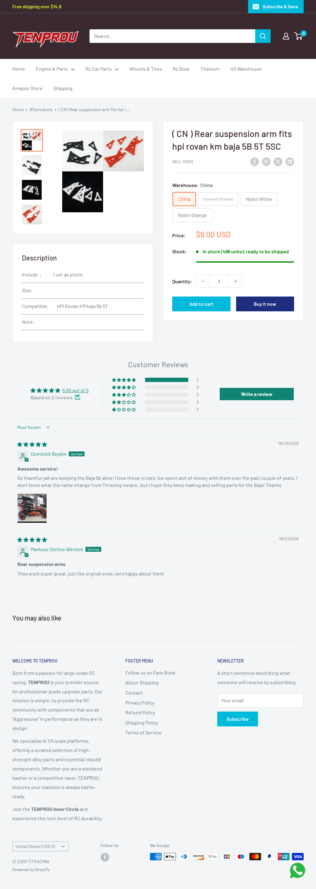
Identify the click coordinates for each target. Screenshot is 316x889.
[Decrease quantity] (202, 281)
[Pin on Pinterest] (266, 161)
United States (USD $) (35, 846)
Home (18, 69)
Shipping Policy (141, 722)
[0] (298, 36)
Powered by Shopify (30, 869)
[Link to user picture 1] (32, 508)
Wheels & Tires (145, 69)
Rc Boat (181, 69)
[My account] (286, 36)
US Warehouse (246, 69)
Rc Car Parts (98, 69)
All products (41, 109)
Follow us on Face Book (150, 672)
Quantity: (182, 281)
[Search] (263, 36)
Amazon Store (27, 88)
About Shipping (142, 682)
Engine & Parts (52, 69)
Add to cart (201, 304)
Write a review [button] (256, 394)
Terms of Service (143, 732)
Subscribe (238, 719)
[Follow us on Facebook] (105, 857)
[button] (124, 380)
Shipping (63, 88)
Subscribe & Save (280, 6)
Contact (134, 693)
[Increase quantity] (235, 281)
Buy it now (265, 304)
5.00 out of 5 (75, 390)
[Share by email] (289, 161)
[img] (32, 444)
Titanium (209, 69)
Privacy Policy (139, 702)
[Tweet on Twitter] (278, 161)
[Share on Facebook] (254, 161)
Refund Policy (140, 712)
